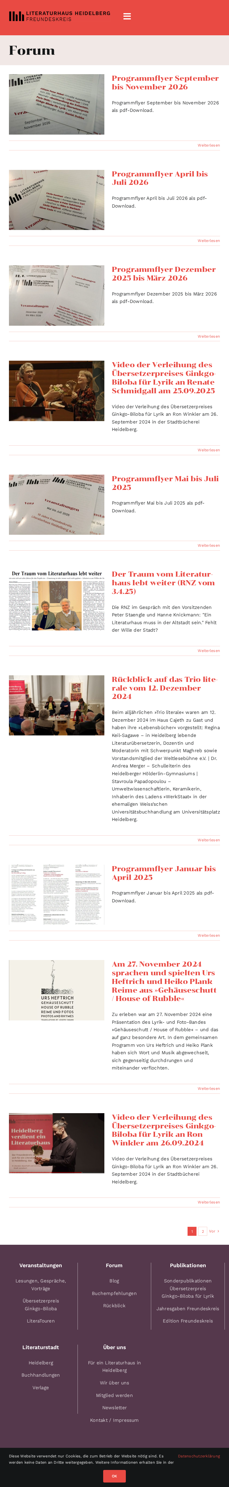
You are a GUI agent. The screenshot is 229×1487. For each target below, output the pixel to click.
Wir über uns (114, 1383)
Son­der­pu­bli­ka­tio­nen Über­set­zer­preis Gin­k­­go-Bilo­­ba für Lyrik (188, 1288)
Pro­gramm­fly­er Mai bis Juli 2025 (165, 483)
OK (114, 1476)
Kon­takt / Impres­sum (114, 1420)
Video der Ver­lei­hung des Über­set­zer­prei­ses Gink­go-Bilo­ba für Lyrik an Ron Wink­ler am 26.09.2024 (164, 1130)
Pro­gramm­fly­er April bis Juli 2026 (160, 178)
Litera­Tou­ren (41, 1321)
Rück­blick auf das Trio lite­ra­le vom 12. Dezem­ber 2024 (165, 688)
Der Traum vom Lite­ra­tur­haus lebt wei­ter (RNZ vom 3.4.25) (163, 583)
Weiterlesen (209, 145)
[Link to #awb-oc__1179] (127, 16)
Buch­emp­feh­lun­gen (114, 1293)
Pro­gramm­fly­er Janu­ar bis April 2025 (164, 873)
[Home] (59, 16)
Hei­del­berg (41, 1363)
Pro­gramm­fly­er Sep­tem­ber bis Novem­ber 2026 (165, 82)
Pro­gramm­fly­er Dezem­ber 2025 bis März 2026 (164, 273)
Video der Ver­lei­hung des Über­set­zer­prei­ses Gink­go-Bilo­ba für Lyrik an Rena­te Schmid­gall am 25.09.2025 (164, 377)
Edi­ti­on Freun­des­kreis (188, 1321)
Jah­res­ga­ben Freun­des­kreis (188, 1308)
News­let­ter (114, 1407)
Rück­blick (114, 1305)
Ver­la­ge (41, 1387)
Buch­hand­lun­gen (40, 1375)
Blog (114, 1281)
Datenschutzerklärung (199, 1456)
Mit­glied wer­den (114, 1395)
